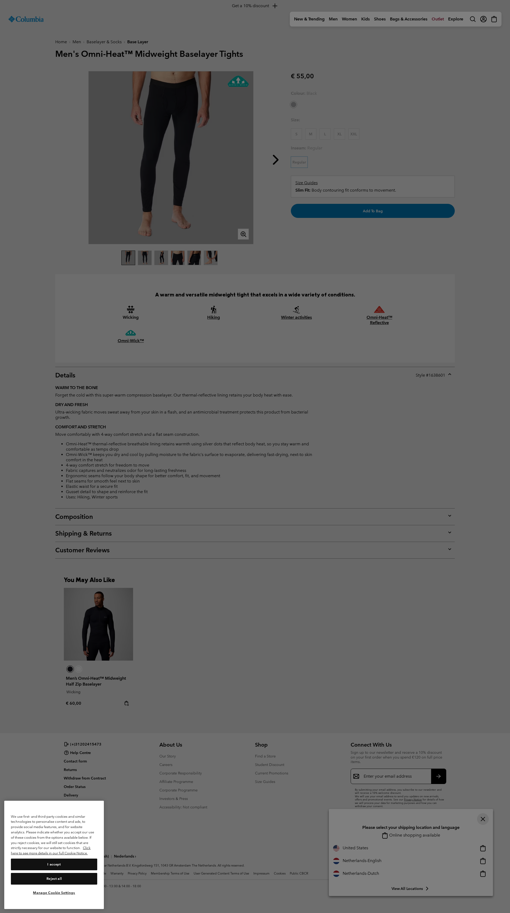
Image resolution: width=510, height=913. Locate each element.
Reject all (54, 878)
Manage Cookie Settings (54, 892)
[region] (54, 855)
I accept (54, 864)
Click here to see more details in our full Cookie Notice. (51, 850)
